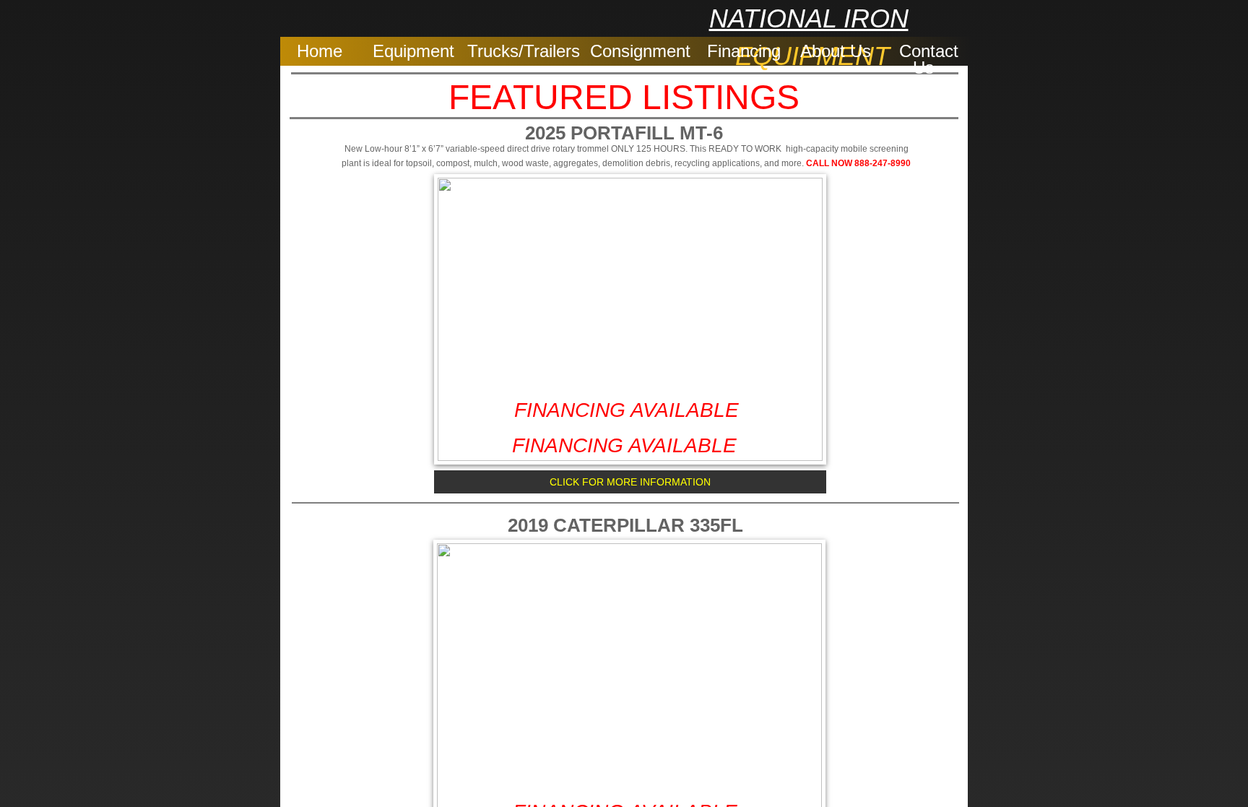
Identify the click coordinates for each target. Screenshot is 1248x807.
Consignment (640, 51)
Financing (744, 51)
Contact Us (928, 59)
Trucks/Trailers (523, 51)
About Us (835, 51)
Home (319, 51)
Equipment (413, 51)
